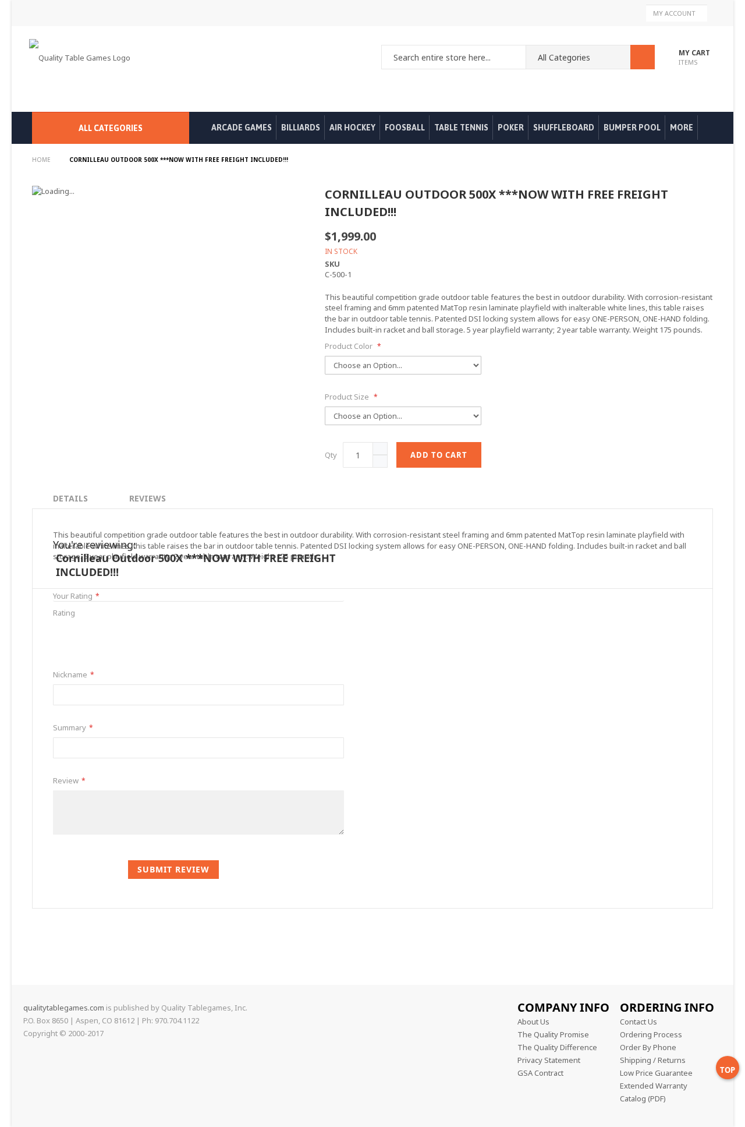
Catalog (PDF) (643, 1098)
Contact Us (638, 1021)
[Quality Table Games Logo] (82, 69)
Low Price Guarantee (656, 1073)
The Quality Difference (557, 1047)
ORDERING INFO (667, 1007)
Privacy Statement (548, 1060)
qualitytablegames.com (63, 1007)
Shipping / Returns (653, 1060)
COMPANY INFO (563, 1007)
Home (42, 160)
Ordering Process (651, 1034)
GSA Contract (540, 1073)
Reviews (147, 498)
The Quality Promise (553, 1034)
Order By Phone (648, 1047)
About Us (533, 1021)
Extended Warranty (653, 1085)
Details (70, 498)
